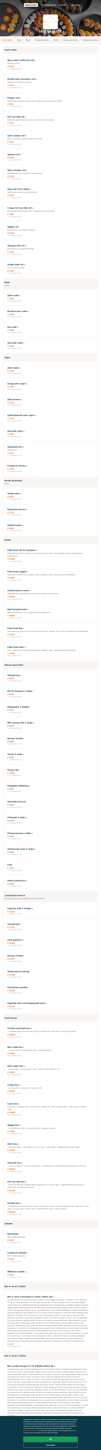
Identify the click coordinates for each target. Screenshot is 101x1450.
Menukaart (31, 5)
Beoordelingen (48, 5)
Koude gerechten (42, 40)
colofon (75, 5)
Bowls (56, 40)
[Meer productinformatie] (35, 60)
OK (50, 1439)
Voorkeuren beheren (30, 1430)
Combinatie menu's (90, 40)
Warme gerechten (70, 40)
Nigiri (28, 40)
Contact (63, 5)
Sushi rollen (7, 40)
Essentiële (50, 1445)
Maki (19, 40)
